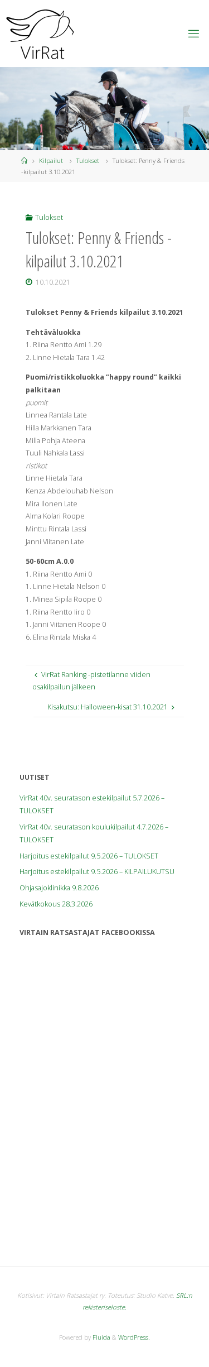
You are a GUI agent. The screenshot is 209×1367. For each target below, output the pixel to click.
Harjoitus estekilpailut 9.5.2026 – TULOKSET (89, 856)
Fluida (100, 1337)
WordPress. (134, 1337)
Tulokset (87, 160)
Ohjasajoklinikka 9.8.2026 (59, 888)
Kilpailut (51, 160)
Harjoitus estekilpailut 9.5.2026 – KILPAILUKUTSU (97, 871)
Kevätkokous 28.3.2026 (56, 904)
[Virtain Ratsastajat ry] (40, 33)
